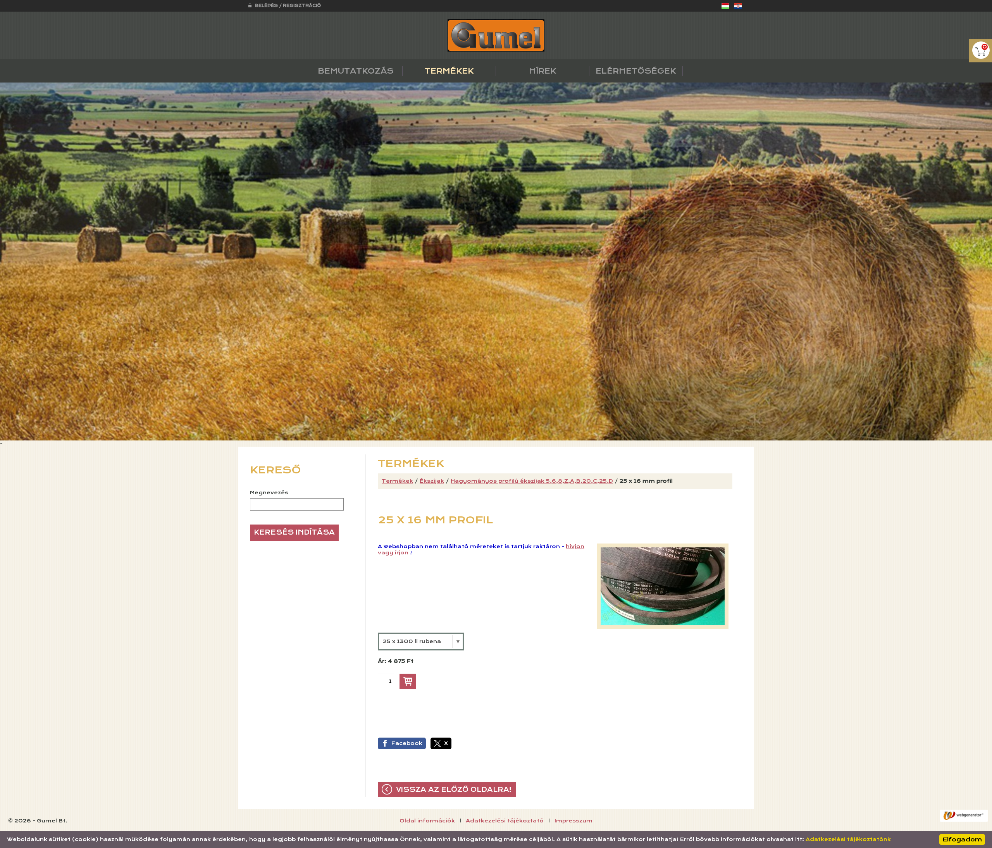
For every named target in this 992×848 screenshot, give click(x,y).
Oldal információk (427, 821)
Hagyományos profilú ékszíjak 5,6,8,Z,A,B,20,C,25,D (532, 481)
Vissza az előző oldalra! (454, 790)
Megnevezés (269, 493)
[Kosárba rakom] (408, 681)
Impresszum (573, 821)
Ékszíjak (432, 481)
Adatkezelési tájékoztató (505, 821)
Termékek (397, 481)
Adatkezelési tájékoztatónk (848, 839)
